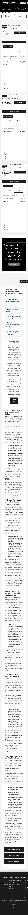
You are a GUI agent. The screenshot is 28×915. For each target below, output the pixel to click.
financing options (16, 368)
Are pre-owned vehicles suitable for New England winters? (12, 310)
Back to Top (24, 281)
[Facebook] (24, 897)
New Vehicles (12, 880)
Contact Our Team (14, 861)
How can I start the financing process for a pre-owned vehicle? (14, 317)
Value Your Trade (14, 855)
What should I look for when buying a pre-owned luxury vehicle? (13, 301)
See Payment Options (8, 46)
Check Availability (20, 32)
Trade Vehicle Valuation (14, 111)
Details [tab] (10, 51)
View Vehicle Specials (14, 849)
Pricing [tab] (18, 51)
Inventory (13, 877)
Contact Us (14, 401)
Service (6, 877)
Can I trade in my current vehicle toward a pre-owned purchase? (13, 324)
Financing (21, 877)
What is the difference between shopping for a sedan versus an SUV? (13, 333)
